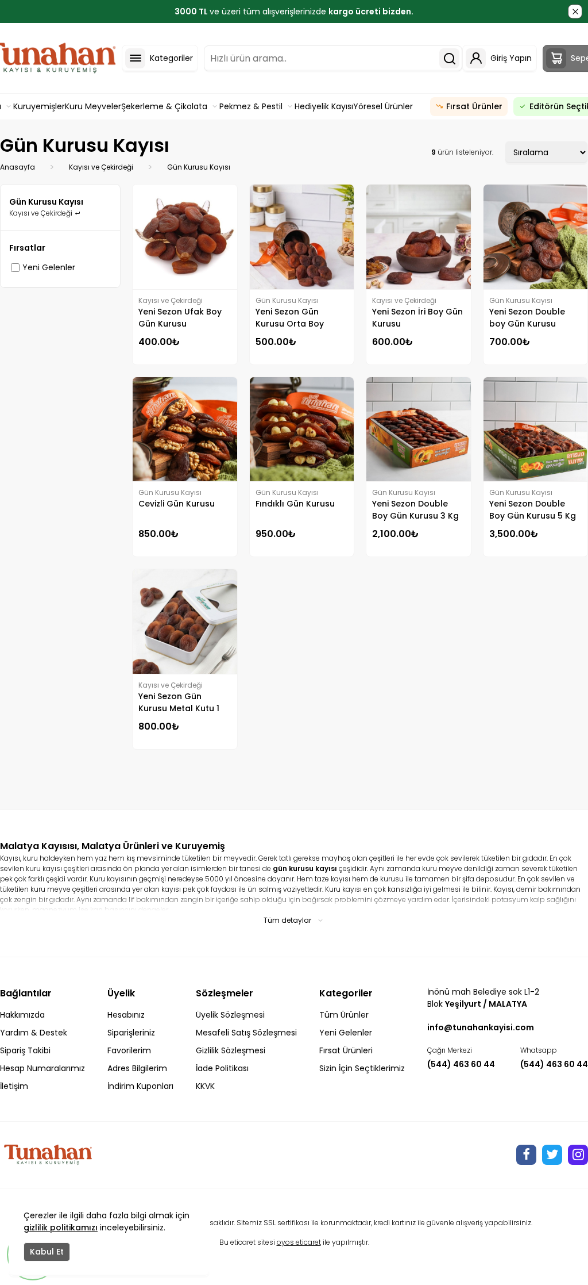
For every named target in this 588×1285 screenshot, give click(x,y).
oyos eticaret (299, 1242)
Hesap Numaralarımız (42, 1068)
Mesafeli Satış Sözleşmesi (246, 1032)
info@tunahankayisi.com (480, 1027)
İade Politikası (222, 1068)
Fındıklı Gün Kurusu (295, 503)
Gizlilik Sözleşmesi (230, 1050)
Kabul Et (47, 1251)
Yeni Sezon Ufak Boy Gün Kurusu (180, 317)
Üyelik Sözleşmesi (230, 1015)
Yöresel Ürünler (383, 106)
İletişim (14, 1086)
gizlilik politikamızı (61, 1227)
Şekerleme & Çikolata (164, 106)
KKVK (205, 1086)
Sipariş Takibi (25, 1050)
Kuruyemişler (39, 106)
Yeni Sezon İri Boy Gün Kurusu (417, 317)
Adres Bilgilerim (137, 1068)
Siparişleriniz (131, 1032)
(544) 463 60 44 (461, 1064)
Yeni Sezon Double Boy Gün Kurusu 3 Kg (415, 509)
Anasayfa (17, 167)
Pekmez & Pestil (251, 106)
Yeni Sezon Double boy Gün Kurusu (527, 317)
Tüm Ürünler (344, 1015)
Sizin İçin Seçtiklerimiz (362, 1068)
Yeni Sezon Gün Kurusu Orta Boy (290, 317)
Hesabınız (126, 1015)
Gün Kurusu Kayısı (198, 167)
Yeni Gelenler (48, 267)
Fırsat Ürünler (474, 106)
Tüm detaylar (287, 920)
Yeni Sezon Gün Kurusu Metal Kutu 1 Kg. (178, 703)
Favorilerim (129, 1050)
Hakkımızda (22, 1015)
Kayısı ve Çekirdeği (101, 167)
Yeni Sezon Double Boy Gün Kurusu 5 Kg (532, 509)
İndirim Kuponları (140, 1086)
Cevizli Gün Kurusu (176, 503)
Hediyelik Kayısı (324, 106)
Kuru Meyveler (93, 106)
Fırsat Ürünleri (346, 1050)
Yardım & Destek (33, 1032)
